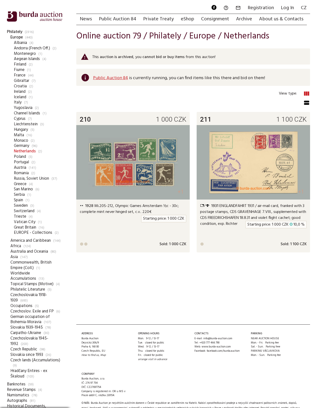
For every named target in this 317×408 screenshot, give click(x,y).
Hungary (21, 129)
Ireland (20, 91)
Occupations (21, 306)
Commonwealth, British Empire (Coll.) (31, 265)
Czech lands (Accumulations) (35, 360)
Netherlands (25, 151)
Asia (14, 257)
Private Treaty (158, 19)
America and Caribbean (30, 240)
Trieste (20, 216)
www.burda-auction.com (216, 346)
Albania (20, 42)
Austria (20, 167)
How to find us (90, 355)
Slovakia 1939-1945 (26, 327)
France (20, 75)
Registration (261, 8)
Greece (20, 184)
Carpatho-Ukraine (25, 333)
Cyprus (20, 118)
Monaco (21, 140)
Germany (21, 145)
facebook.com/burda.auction (223, 351)
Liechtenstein (26, 124)
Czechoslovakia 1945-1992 (29, 341)
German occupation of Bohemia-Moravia (30, 319)
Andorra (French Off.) (32, 48)
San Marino (23, 189)
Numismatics (18, 395)
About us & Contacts (281, 19)
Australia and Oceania (29, 251)
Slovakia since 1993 (26, 354)
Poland (20, 156)
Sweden (21, 205)
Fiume (19, 70)
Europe (16, 37)
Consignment (215, 19)
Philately (14, 32)
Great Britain (25, 227)
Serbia (19, 194)
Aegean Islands (27, 59)
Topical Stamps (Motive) (31, 284)
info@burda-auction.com (217, 338)
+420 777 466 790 (209, 342)
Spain (18, 200)
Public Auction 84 (117, 19)
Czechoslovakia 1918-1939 (28, 298)
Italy (18, 102)
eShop (187, 19)
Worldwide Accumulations (23, 276)
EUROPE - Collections (33, 232)
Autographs (17, 400)
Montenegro (25, 53)
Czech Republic (23, 349)
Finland (20, 64)
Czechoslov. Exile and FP (32, 311)
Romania (21, 173)
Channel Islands (27, 113)
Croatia (20, 86)
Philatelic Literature (27, 289)
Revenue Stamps (21, 389)
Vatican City (24, 222)
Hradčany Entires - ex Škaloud (28, 374)
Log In (287, 8)
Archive (244, 19)
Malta (19, 135)
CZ (304, 8)
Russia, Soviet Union (31, 178)
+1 (181, 192)
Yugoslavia (23, 107)
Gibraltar (21, 80)
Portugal (21, 162)
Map (103, 355)
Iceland (20, 97)
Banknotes (16, 384)
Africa (15, 246)
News (86, 19)
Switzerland (24, 211)
